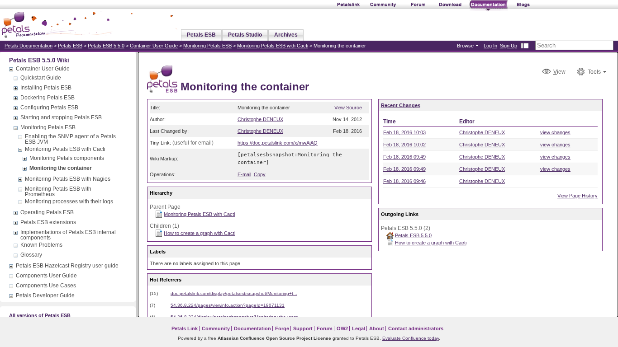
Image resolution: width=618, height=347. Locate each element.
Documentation (252, 328)
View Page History (577, 195)
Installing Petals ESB (45, 87)
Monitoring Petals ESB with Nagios (67, 179)
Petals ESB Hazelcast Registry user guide (67, 266)
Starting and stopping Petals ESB (61, 117)
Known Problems (41, 245)
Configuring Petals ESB (49, 107)
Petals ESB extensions (48, 222)
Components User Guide (46, 275)
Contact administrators (415, 328)
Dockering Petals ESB (47, 97)
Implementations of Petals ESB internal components (68, 235)
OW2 (342, 328)
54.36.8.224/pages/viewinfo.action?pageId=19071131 (228, 305)
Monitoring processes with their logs (69, 201)
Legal (358, 328)
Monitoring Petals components (66, 158)
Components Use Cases (46, 285)
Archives (286, 35)
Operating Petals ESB (47, 212)
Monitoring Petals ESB (207, 45)
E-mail (244, 174)
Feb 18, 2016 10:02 (404, 144)
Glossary (31, 255)
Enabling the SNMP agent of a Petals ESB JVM (70, 139)
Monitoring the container (60, 168)
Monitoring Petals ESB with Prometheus (58, 191)
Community (216, 328)
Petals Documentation (28, 45)
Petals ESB (201, 35)
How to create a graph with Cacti (199, 233)
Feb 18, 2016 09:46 (404, 181)
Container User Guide (154, 45)
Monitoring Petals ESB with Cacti (272, 45)
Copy (260, 174)
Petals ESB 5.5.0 (106, 45)
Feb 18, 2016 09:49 (404, 156)
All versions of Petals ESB (40, 315)
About (376, 328)
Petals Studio (245, 35)
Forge (282, 328)
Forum (325, 328)
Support (303, 328)
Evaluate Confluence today (410, 338)
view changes (555, 132)
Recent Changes (400, 105)
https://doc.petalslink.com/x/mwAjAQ (278, 142)
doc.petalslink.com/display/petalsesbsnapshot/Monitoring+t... (234, 293)
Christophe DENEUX (260, 119)
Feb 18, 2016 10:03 (404, 132)
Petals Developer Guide (45, 295)
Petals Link (184, 328)
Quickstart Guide (40, 78)
